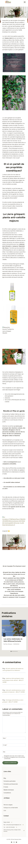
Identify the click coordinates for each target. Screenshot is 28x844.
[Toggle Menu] (24, 2)
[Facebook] (12, 842)
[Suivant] (24, 635)
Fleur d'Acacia (8, 644)
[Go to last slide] (4, 635)
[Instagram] (14, 842)
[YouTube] (16, 842)
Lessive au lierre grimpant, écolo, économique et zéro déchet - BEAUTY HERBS (13, 680)
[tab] (12, 651)
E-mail (5, 745)
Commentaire (6, 715)
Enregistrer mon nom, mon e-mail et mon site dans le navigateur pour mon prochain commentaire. (14, 757)
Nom (4, 738)
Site (4, 752)
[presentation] (14, 628)
